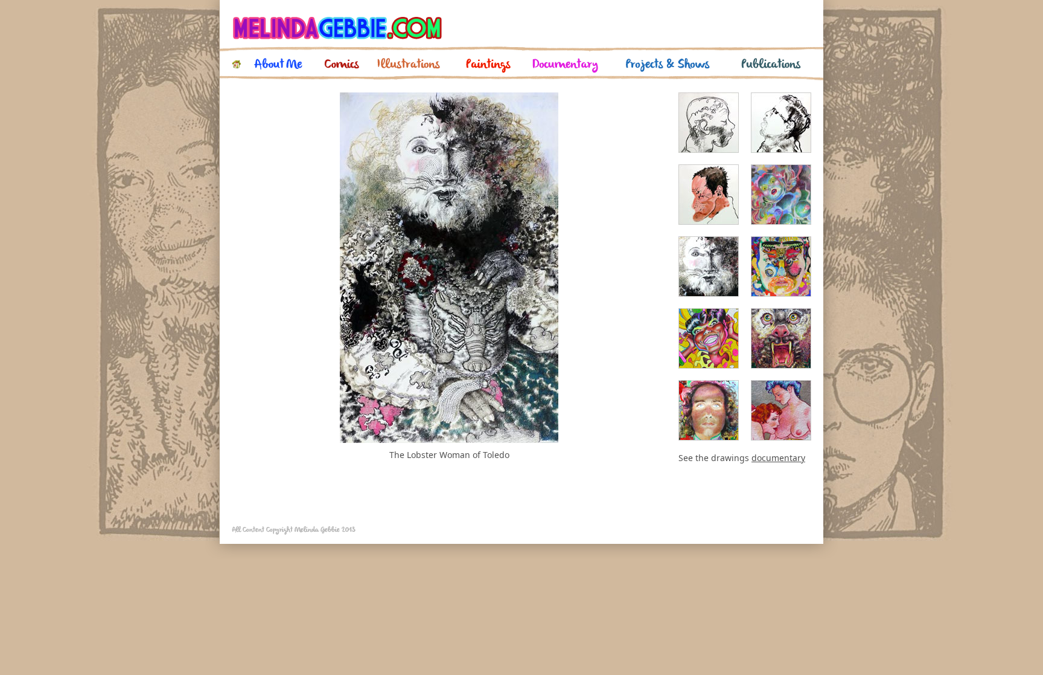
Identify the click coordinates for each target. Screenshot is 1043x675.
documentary (778, 457)
